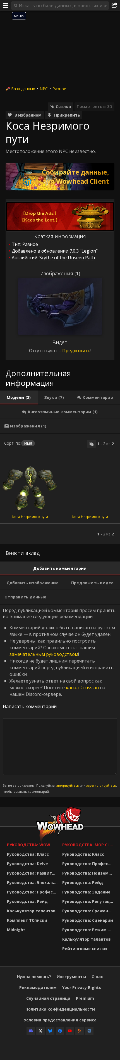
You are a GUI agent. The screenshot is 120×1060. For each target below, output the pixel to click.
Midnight (16, 929)
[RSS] (79, 1031)
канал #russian (82, 687)
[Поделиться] (114, 5)
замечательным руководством (43, 654)
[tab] (19, 397)
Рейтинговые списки (84, 948)
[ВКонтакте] (89, 1031)
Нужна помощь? (34, 976)
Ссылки (63, 106)
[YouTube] (70, 1031)
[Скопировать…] (91, 444)
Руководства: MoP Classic (88, 844)
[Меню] (5, 5)
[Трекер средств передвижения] (60, 176)
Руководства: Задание (86, 892)
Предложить (76, 351)
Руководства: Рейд (27, 901)
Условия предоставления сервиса (60, 1020)
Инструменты (71, 976)
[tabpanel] (60, 489)
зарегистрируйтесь (101, 785)
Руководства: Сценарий (87, 920)
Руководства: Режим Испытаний (88, 929)
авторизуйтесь (67, 785)
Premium (85, 998)
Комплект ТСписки (27, 920)
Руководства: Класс (28, 854)
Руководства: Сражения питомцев (88, 910)
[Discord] (31, 1031)
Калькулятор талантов (31, 910)
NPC (44, 88)
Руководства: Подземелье (88, 873)
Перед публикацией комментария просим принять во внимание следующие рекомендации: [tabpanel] (60, 700)
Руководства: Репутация (88, 901)
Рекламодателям (38, 987)
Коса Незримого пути (30, 516)
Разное (59, 88)
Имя (28, 443)
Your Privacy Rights (81, 987)
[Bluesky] (50, 1031)
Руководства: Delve (27, 863)
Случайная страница (48, 998)
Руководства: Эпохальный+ (33, 882)
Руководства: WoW (28, 844)
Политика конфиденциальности (60, 1009)
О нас (97, 976)
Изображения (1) (60, 273)
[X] (40, 1031)
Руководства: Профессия (33, 892)
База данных (23, 88)
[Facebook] (60, 1031)
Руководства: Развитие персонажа (33, 873)
